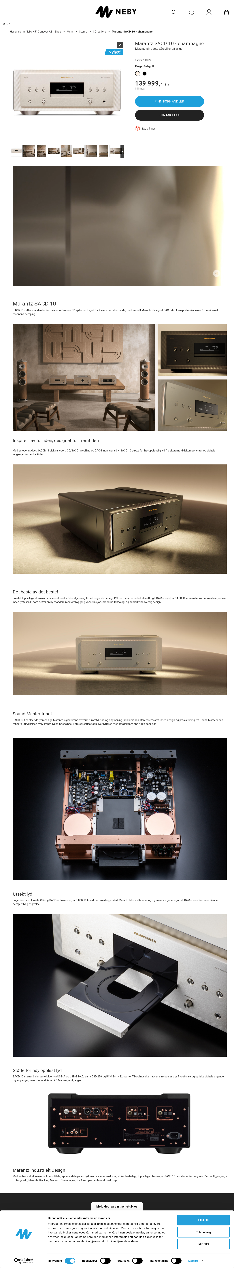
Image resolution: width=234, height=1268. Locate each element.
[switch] (105, 1261)
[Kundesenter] (191, 12)
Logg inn (209, 13)
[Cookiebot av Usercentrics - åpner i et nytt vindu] (24, 1261)
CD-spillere (99, 31)
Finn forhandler (169, 101)
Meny (6, 24)
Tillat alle (203, 1220)
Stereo (83, 31)
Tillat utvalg (203, 1232)
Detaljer (193, 1260)
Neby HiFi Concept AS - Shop (43, 31)
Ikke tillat (203, 1244)
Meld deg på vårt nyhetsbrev (117, 1206)
